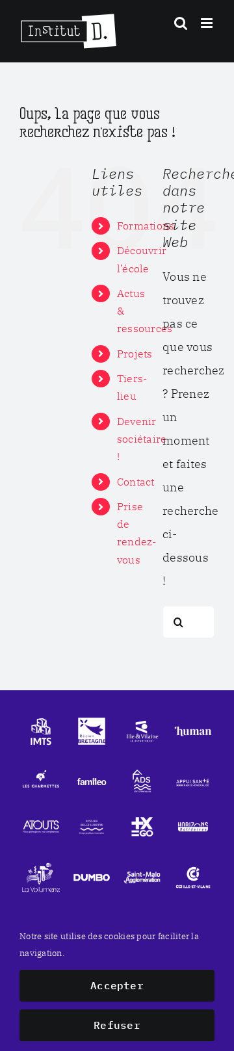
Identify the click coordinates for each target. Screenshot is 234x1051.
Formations (146, 225)
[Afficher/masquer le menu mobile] (207, 23)
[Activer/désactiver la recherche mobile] (180, 23)
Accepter (117, 985)
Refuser (117, 1025)
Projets (135, 353)
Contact (136, 481)
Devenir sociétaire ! (142, 439)
